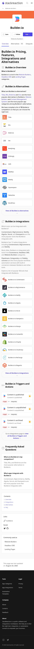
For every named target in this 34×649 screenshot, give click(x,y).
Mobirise (12, 95)
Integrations (9, 502)
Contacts (5, 608)
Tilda (3, 95)
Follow (18, 34)
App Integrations (7, 587)
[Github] (7, 528)
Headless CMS (7, 77)
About (4, 604)
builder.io (9, 521)
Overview (8, 499)
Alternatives (9, 505)
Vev (20, 95)
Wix (7, 95)
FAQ (6, 507)
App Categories (7, 584)
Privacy (21, 584)
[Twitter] (4, 528)
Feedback (5, 612)
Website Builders (17, 39)
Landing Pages (20, 77)
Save (6, 34)
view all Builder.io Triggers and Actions (18, 436)
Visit (27, 34)
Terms (20, 587)
